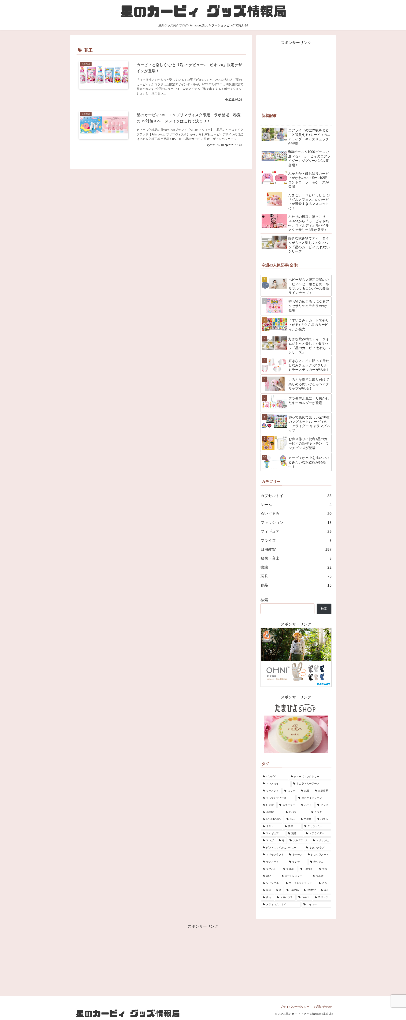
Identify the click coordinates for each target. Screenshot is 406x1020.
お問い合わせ (323, 1006)
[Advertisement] (296, 75)
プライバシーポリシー (295, 1006)
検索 (264, 600)
